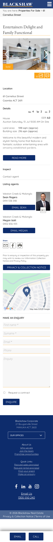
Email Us (26, 493)
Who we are (26, 447)
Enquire (11, 402)
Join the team (26, 451)
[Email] (5, 245)
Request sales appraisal (26, 464)
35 (37, 76)
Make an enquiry (26, 474)
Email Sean (19, 207)
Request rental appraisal (26, 467)
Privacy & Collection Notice (26, 267)
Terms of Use (42, 516)
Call (36, 536)
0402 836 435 (10, 223)
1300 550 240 (26, 497)
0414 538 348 (10, 200)
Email (17, 536)
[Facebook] (13, 245)
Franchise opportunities (27, 454)
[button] (46, 54)
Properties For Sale (29, 10)
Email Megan (19, 230)
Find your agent (26, 471)
